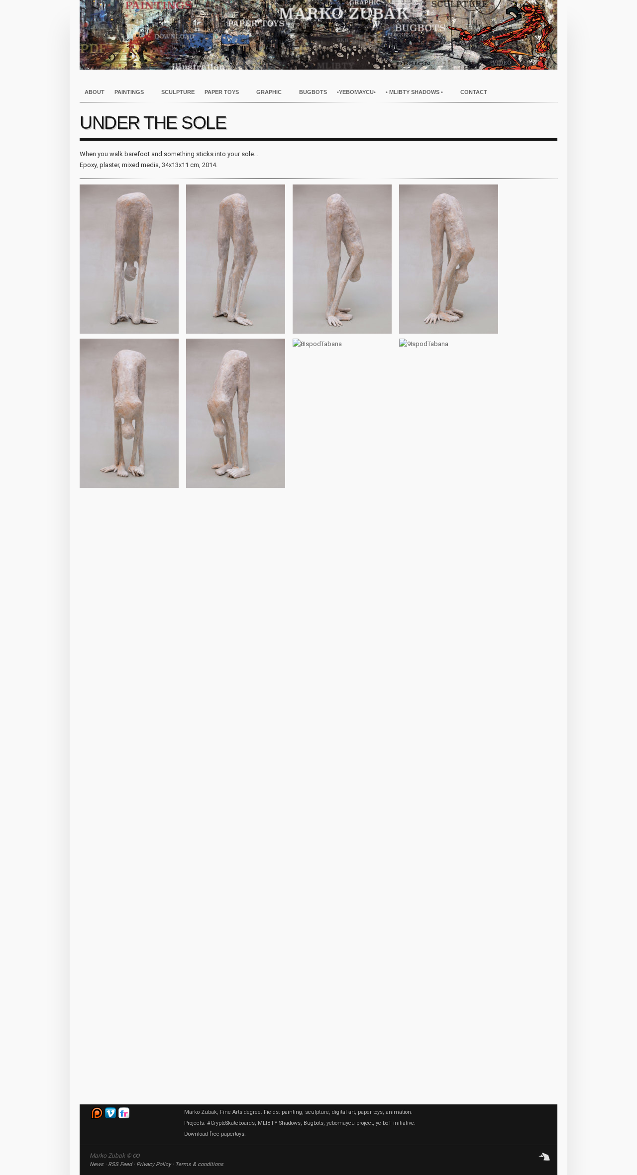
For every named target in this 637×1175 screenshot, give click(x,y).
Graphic (266, 92)
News (97, 1164)
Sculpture (178, 92)
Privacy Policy (153, 1164)
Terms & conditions (199, 1164)
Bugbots (313, 92)
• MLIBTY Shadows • (412, 92)
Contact (473, 92)
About (95, 92)
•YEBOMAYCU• (356, 92)
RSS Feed (120, 1164)
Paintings (126, 92)
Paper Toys (219, 92)
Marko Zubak (318, 35)
